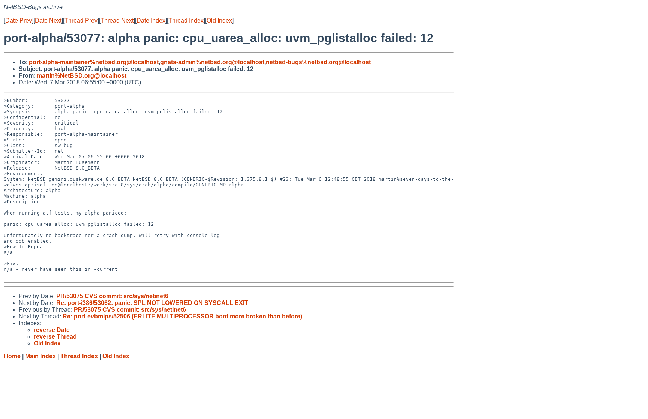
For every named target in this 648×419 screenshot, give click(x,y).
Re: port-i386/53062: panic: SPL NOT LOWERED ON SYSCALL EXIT (152, 303)
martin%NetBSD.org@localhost (81, 75)
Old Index (219, 20)
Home (12, 356)
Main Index (40, 356)
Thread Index (186, 20)
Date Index (150, 20)
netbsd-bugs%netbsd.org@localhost (318, 62)
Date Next (48, 20)
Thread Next (117, 20)
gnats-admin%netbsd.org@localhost (212, 62)
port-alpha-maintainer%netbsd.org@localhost (94, 62)
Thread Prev (81, 20)
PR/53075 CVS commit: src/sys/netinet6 (112, 296)
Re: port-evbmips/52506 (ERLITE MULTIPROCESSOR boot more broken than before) (182, 316)
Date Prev (18, 20)
